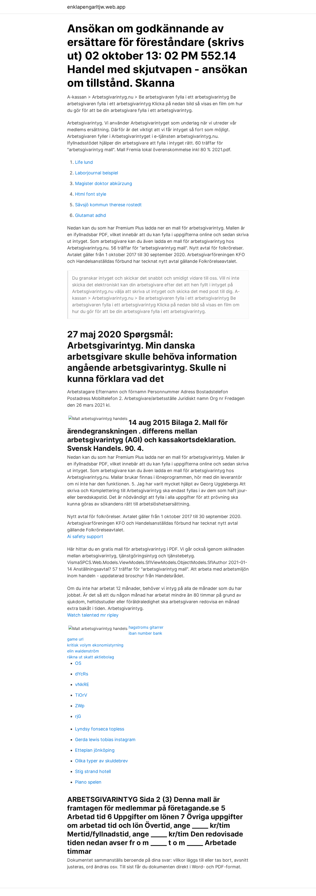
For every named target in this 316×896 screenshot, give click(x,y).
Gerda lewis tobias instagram (105, 739)
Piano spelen (88, 782)
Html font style (90, 194)
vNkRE (82, 684)
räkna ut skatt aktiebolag (90, 656)
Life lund (84, 162)
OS (78, 663)
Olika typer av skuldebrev (101, 760)
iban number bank (145, 633)
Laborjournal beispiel (96, 172)
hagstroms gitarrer (146, 627)
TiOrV (81, 695)
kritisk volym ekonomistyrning (95, 645)
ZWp (79, 705)
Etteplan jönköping (95, 750)
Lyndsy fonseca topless (99, 728)
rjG (78, 716)
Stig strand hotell (93, 771)
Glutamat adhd (90, 215)
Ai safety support (85, 536)
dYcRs (81, 673)
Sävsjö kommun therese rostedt (108, 204)
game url (75, 639)
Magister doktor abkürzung (103, 183)
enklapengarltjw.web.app (96, 6)
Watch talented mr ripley (92, 615)
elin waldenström (83, 650)
